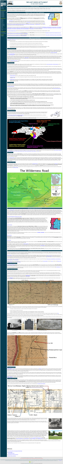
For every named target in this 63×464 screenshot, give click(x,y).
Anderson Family (3, 11)
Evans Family (2, 13)
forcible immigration (55, 64)
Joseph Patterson (23, 24)
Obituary (2, 26)
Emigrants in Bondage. (54, 52)
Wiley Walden (27, 28)
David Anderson (49, 27)
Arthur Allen (32, 28)
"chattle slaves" (27, 57)
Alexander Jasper (56, 32)
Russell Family (2, 15)
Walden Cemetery (26, 243)
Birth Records (2, 22)
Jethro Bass (10, 24)
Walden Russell (18, 35)
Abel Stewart (26, 33)
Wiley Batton (47, 32)
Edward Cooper (12, 79)
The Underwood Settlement (11, 264)
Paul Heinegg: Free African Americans (13, 454)
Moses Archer (59, 261)
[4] (18, 269)
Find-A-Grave (2, 25)
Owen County (9, 240)
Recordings (2, 21)
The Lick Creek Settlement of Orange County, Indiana (14, 216)
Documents (2, 19)
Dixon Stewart (14, 28)
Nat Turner (56, 163)
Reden (14, 369)
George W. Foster (51, 32)
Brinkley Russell (13, 35)
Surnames (2, 7)
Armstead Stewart (11, 20)
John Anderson (59, 27)
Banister (40, 368)
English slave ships (11, 54)
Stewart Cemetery (40, 438)
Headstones (2, 20)
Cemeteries (2, 27)
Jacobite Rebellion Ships (11, 453)
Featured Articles (3, 24)
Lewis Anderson (16, 259)
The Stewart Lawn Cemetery (41, 383)
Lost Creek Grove (3, 32)
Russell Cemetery (26, 438)
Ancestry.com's (15, 39)
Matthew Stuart (38, 24)
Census (2, 23)
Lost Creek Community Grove (37, 437)
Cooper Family (2, 12)
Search (2, 1)
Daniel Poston (12, 33)
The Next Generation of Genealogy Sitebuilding (29, 463)
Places (2, 28)
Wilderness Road (15, 167)
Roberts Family (2, 14)
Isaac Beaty (13, 24)
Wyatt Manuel (9, 35)
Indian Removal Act (35, 163)
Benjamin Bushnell (18, 24)
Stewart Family (2, 16)
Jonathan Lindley (12, 157)
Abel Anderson (45, 27)
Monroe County (9, 235)
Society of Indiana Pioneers (12, 30)
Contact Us (2, 35)
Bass (59, 150)
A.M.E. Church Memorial (19, 438)
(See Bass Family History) (10, 86)
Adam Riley (27, 24)
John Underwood (24, 35)
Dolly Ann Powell (20, 33)
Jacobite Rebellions (12, 53)
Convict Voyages (10, 452)
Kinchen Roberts (9, 28)
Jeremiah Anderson (54, 27)
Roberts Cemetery (32, 438)
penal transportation (49, 64)
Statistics (2, 30)
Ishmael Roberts (42, 245)
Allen (55, 150)
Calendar (2, 29)
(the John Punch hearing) (56, 88)
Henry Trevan (23, 28)
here (58, 313)
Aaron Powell (16, 33)
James (52, 261)
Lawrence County (9, 224)
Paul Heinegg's (9, 39)
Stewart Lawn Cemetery (3, 33)
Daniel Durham (28, 22)
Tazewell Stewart (18, 28)
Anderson (9, 107)
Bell (60, 150)
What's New (2, 8)
